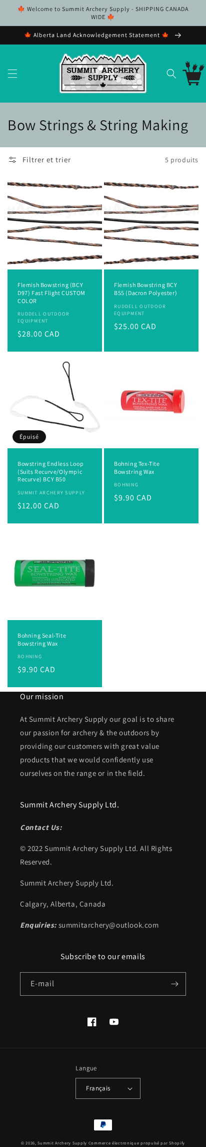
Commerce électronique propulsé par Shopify (136, 1142)
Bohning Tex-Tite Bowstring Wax (137, 467)
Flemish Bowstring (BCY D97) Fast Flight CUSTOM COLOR (52, 292)
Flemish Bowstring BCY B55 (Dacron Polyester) (146, 289)
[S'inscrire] (175, 984)
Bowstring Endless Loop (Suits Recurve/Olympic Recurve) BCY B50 (51, 471)
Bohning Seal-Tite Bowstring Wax (42, 639)
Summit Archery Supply (62, 1142)
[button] (13, 74)
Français (98, 1088)
